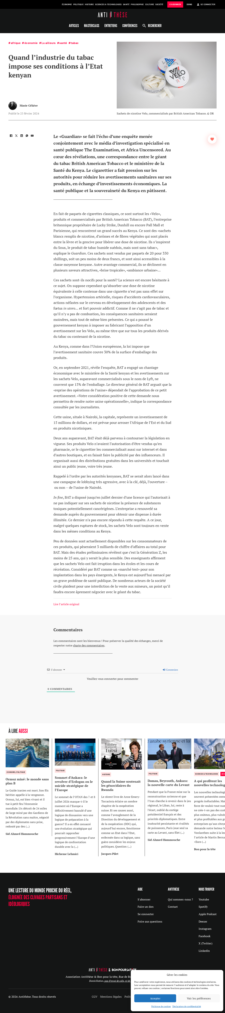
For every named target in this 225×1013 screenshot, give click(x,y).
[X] (16, 135)
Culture (149, 4)
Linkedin (204, 951)
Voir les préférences (199, 998)
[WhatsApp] (27, 135)
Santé (126, 4)
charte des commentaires (88, 645)
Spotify (203, 907)
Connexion (172, 669)
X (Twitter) (205, 943)
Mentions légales (111, 997)
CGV (94, 997)
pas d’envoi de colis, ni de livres (120, 980)
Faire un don (146, 907)
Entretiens (110, 25)
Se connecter (146, 914)
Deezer (203, 921)
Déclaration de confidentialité (186, 1006)
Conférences (129, 25)
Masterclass (91, 25)
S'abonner (144, 899)
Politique (78, 4)
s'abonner (175, 4)
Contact (173, 907)
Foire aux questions (150, 921)
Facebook (204, 936)
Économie (67, 4)
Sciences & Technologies (108, 4)
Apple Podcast (208, 914)
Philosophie (137, 4)
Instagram (205, 929)
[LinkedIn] (21, 135)
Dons (189, 4)
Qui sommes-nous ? (180, 899)
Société (159, 4)
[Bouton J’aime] (212, 139)
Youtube (204, 899)
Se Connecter (208, 4)
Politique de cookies (161, 1006)
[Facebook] (11, 135)
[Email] (32, 135)
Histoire (89, 4)
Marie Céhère (29, 105)
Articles (74, 25)
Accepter (155, 998)
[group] (29, 787)
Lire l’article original (66, 604)
